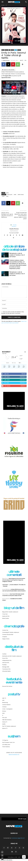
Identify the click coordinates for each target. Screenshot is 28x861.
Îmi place (24, 373)
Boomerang (5, 702)
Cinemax (4, 706)
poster (3, 196)
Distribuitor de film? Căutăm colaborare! (12, 656)
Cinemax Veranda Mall (7, 634)
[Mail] (11, 235)
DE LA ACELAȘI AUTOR (14, 249)
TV (6, 5)
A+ (2, 852)
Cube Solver (5, 584)
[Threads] (14, 238)
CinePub (4, 654)
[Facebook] (3, 64)
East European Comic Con (8, 742)
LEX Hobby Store (6, 744)
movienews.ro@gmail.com (18, 838)
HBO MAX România (6, 719)
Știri (15, 49)
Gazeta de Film (5, 616)
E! (2, 715)
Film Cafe (4, 717)
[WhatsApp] (18, 64)
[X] (8, 64)
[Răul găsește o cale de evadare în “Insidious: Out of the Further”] (5, 255)
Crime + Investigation (7, 709)
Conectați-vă (23, 376)
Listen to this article (9, 69)
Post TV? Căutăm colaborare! (9, 726)
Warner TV (4, 728)
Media (3, 49)
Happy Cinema (5, 638)
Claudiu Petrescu (6, 60)
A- (2, 858)
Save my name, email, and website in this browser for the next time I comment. (12, 312)
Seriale (12, 49)
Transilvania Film (6, 669)
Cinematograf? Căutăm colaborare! (10, 632)
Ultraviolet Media (6, 671)
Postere (6, 49)
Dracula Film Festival (7, 686)
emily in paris (9, 194)
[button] (2, 2)
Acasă (2, 5)
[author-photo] (14, 226)
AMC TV (4, 698)
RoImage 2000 (5, 667)
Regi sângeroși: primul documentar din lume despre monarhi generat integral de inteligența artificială (13, 580)
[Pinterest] (13, 64)
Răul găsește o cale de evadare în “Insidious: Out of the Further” (17, 255)
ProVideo (4, 664)
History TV (4, 722)
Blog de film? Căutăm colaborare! (10, 612)
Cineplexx (4, 636)
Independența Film (6, 660)
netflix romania (21, 194)
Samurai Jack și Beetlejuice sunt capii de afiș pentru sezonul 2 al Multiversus (7, 215)
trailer (7, 196)
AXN (3, 700)
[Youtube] (23, 235)
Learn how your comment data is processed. (13, 322)
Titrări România (6, 746)
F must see (4, 614)
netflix (15, 194)
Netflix (7, 192)
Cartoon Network (6, 704)
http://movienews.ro (14, 230)
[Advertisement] (14, 180)
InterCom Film (5, 662)
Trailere (19, 49)
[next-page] (5, 279)
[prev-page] (2, 279)
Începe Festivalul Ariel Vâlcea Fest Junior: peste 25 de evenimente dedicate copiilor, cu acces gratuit (20, 215)
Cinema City (5, 630)
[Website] (20, 235)
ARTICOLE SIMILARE (14, 246)
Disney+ (4, 711)
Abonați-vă (23, 385)
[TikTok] (14, 235)
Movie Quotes (5, 618)
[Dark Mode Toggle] (24, 857)
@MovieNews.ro (14, 754)
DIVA (3, 713)
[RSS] (11, 847)
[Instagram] (8, 235)
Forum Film (5, 658)
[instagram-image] (7, 765)
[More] (22, 64)
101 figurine (5, 740)
